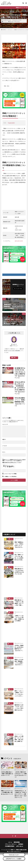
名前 (4, 439)
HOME (4, 29)
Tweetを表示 (11, 123)
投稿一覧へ (13, 357)
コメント (5, 424)
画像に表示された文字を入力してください (12, 462)
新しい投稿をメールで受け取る (9, 476)
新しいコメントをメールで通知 (9, 473)
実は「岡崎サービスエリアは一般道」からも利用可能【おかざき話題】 (19, 557)
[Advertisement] (14, 38)
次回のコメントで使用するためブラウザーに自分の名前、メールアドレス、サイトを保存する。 (14, 460)
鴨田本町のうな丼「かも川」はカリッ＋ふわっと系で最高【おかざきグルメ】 (19, 707)
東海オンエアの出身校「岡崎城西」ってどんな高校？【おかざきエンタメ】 (19, 662)
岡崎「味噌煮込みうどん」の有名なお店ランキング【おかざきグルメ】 (19, 544)
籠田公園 (11, 21)
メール (4, 445)
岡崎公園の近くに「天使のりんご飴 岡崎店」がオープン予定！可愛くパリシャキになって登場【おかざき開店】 (19, 602)
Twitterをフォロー (14, 854)
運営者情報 (17, 842)
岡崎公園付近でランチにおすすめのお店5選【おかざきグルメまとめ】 (19, 571)
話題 (12, 552)
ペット (11, 612)
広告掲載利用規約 (9, 846)
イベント (5, 21)
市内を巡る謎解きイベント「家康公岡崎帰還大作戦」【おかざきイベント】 (20, 401)
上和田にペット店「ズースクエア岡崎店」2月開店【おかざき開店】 (19, 618)
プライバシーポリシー (11, 844)
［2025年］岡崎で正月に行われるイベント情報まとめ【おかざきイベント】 (21, 774)
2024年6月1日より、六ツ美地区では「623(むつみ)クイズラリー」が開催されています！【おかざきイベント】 (21, 794)
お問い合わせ (19, 846)
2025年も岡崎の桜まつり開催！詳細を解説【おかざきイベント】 (7, 773)
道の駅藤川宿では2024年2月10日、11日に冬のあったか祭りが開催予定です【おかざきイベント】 (20, 373)
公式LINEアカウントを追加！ (14, 858)
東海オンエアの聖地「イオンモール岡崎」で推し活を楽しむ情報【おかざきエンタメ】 (19, 739)
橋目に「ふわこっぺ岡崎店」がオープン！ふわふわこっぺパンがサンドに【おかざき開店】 (19, 693)
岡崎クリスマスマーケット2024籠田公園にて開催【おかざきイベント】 (7, 792)
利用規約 (20, 844)
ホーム (10, 842)
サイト (3, 452)
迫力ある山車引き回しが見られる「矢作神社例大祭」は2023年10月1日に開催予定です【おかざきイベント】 (20, 387)
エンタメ (11, 657)
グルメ (11, 538)
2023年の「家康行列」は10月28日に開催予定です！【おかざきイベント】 (19, 648)
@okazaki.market (19, 241)
